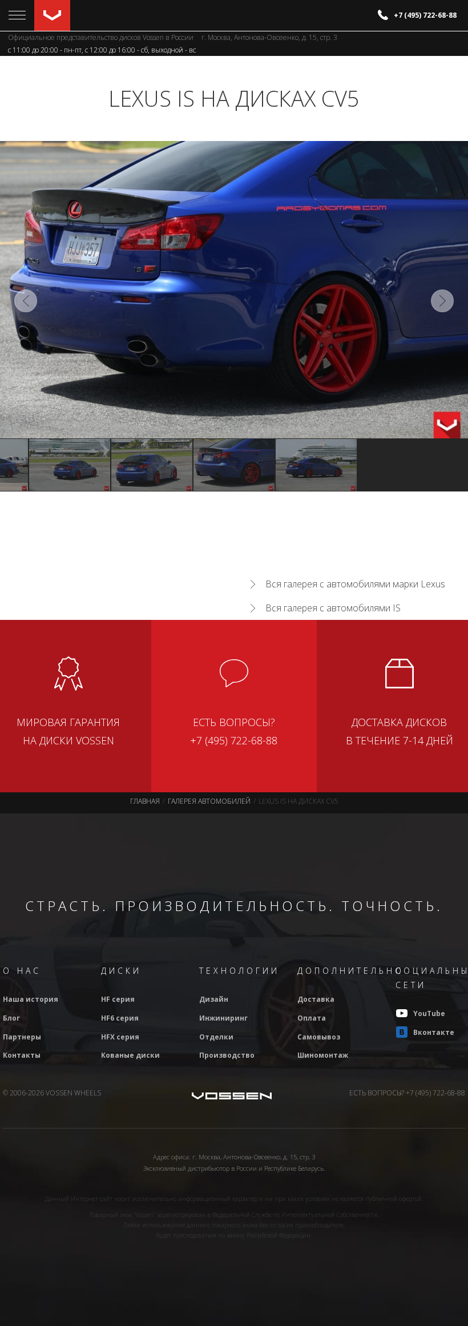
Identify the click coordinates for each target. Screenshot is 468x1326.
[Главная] (52, 15)
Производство (227, 1055)
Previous (25, 300)
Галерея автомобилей (209, 801)
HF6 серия (120, 1018)
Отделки (216, 1037)
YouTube (429, 1013)
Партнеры (22, 1037)
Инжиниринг (223, 1018)
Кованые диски (130, 1055)
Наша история (30, 999)
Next (442, 300)
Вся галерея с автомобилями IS (333, 608)
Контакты (22, 1055)
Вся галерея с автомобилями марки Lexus (355, 584)
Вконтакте (433, 1032)
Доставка (315, 999)
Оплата (311, 1018)
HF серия (118, 999)
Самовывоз (318, 1037)
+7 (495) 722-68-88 (425, 15)
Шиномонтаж (322, 1055)
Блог (11, 1018)
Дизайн (213, 999)
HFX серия (120, 1037)
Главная (145, 801)
